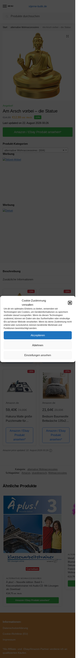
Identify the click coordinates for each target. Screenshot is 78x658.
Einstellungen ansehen (37, 355)
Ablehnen (37, 345)
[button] (70, 303)
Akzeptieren (38, 335)
